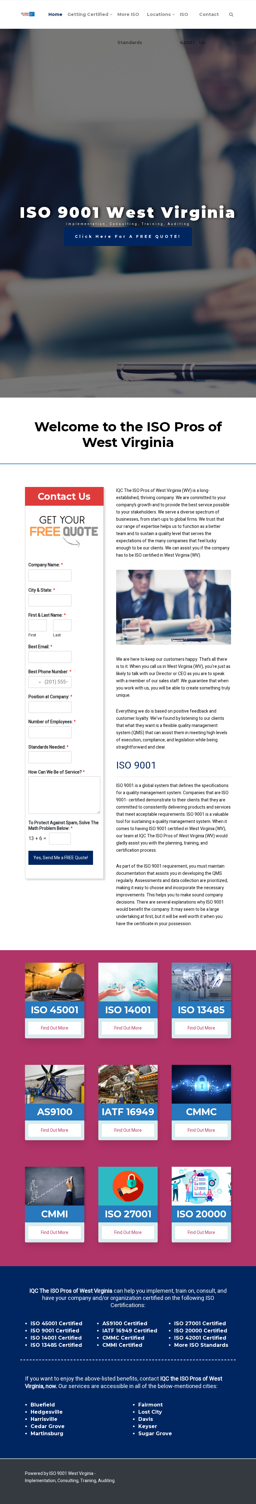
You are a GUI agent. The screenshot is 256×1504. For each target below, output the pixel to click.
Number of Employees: (52, 722)
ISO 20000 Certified (200, 1331)
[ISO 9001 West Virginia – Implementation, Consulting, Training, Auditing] (27, 14)
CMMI (54, 1214)
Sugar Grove (155, 1433)
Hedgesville (47, 1412)
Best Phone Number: (49, 672)
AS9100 (54, 1112)
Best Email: (40, 647)
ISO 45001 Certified (56, 1323)
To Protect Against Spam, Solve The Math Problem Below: (63, 825)
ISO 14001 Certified (56, 1338)
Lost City (150, 1412)
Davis (145, 1419)
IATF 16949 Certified (129, 1331)
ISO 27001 (128, 1214)
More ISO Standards (201, 1345)
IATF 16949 (128, 1112)
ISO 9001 (136, 765)
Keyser (147, 1426)
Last (57, 635)
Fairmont (150, 1405)
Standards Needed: (48, 747)
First (32, 635)
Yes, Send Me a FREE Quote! (60, 858)
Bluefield (43, 1405)
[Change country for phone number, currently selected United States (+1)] (35, 682)
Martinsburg (47, 1433)
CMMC (201, 1112)
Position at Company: (50, 697)
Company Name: (45, 565)
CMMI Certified (122, 1345)
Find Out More (54, 1028)
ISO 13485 (201, 1010)
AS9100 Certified (124, 1323)
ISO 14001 (128, 1010)
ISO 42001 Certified (200, 1338)
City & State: (41, 590)
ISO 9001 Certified (55, 1331)
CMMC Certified (123, 1338)
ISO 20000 (201, 1214)
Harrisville (44, 1419)
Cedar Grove (48, 1426)
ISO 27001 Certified (200, 1323)
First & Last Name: (47, 615)
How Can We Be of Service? (56, 772)
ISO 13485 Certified (56, 1345)
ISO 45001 (54, 1010)
